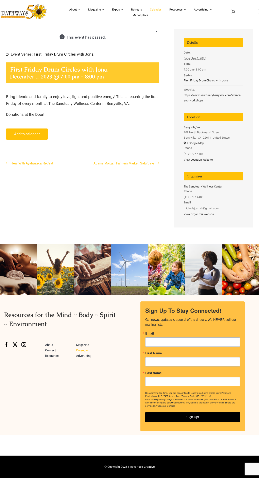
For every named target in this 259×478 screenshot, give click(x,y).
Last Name (153, 373)
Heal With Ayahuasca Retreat (32, 163)
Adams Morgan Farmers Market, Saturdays (124, 163)
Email (149, 333)
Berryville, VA (192, 127)
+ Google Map (195, 143)
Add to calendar (27, 134)
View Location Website (198, 160)
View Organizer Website (199, 214)
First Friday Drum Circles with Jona (206, 80)
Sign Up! (192, 417)
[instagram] (23, 344)
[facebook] (6, 344)
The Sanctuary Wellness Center (203, 186)
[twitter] (15, 344)
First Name (153, 353)
